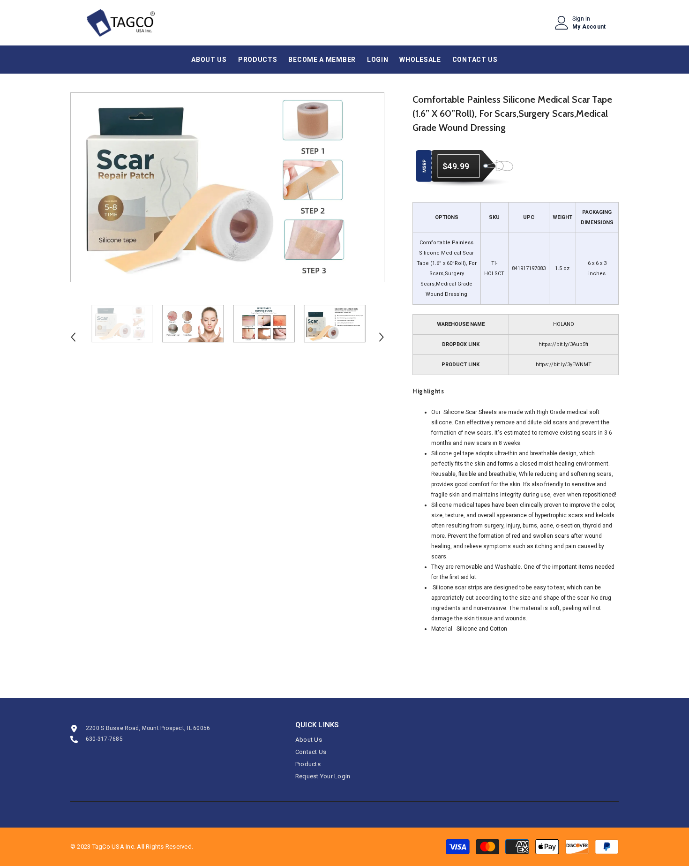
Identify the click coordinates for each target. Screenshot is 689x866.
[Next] (381, 337)
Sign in (581, 19)
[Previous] (73, 337)
